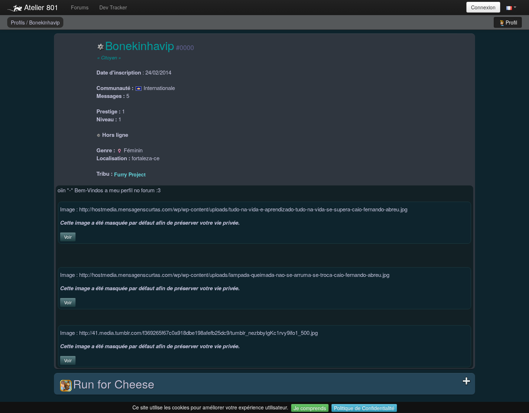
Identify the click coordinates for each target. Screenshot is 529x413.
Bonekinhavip (44, 22)
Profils (18, 22)
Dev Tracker (113, 7)
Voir (68, 237)
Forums (80, 7)
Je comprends (310, 408)
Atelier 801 (40, 7)
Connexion (483, 7)
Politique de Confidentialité (364, 408)
